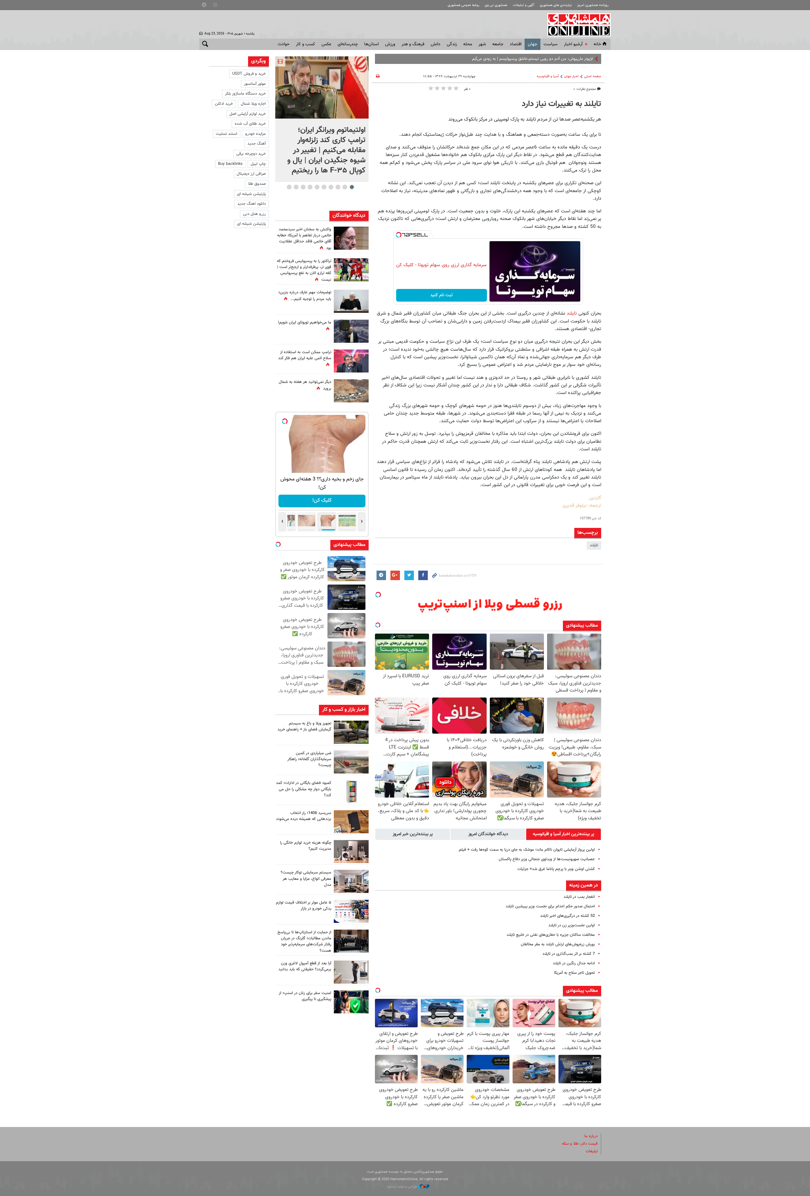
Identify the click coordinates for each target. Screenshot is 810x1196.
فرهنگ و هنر (413, 44)
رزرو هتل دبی (254, 214)
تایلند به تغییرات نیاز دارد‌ (561, 104)
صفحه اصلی (592, 76)
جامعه (497, 44)
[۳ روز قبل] (351, 972)
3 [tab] (338, 187)
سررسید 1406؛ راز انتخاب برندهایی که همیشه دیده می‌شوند (303, 816)
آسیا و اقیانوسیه (548, 76)
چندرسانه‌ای (348, 44)
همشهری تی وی (496, 5)
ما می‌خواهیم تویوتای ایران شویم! (304, 322)
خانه (597, 44)
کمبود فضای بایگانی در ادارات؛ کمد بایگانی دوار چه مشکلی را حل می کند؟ (303, 789)
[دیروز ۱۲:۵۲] (351, 390)
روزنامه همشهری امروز (592, 5)
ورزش (390, 44)
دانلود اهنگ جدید (251, 204)
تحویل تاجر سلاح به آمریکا (574, 973)
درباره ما (591, 1136)
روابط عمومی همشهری (463, 5)
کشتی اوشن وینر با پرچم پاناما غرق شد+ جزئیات (556, 869)
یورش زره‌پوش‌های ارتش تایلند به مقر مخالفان (558, 944)
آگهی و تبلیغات (523, 5)
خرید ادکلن (224, 104)
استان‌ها (371, 44)
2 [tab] (345, 187)
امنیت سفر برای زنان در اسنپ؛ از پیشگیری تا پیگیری (305, 996)
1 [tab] (352, 187)
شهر (482, 44)
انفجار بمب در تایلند (579, 897)
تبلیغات (592, 1151)
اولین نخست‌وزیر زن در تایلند (571, 925)
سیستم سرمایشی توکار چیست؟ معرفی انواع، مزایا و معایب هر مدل (306, 878)
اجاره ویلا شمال (253, 104)
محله (467, 44)
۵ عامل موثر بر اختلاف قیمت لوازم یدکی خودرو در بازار (303, 905)
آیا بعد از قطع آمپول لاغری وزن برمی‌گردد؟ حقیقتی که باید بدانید (304, 966)
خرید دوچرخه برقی (251, 154)
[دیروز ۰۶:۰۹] (351, 238)
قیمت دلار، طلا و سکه (580, 1144)
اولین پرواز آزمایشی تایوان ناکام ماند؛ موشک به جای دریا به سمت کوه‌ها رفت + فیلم (527, 850)
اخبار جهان (571, 76)
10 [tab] (289, 187)
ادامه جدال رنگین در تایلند (574, 963)
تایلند (571, 313)
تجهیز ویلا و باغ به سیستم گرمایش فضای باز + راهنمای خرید (304, 726)
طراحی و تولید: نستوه (402, 1186)
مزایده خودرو (255, 134)
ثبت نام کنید (441, 295)
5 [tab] (324, 187)
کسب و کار (305, 44)
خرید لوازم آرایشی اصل (247, 114)
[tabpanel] (322, 119)
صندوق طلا (257, 184)
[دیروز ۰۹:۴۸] (351, 941)
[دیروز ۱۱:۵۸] (351, 881)
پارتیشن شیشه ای (251, 194)
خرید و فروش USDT (249, 74)
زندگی (452, 44)
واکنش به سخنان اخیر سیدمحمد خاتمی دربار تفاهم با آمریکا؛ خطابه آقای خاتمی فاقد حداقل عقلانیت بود (304, 239)
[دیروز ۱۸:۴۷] (351, 361)
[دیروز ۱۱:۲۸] (351, 301)
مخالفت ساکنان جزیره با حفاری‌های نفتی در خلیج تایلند (551, 935)
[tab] (563, 834)
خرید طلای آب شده (250, 124)
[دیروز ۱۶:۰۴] (351, 821)
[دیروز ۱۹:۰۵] (351, 331)
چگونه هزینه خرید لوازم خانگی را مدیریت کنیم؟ (305, 846)
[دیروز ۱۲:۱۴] (351, 269)
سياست (551, 44)
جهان (532, 44)
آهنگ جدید (256, 144)
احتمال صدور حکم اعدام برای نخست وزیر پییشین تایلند (550, 906)
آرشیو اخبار (573, 44)
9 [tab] (296, 187)
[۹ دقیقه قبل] (322, 87)
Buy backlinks (230, 164)
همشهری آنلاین (576, 25)
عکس (326, 44)
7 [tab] (310, 187)
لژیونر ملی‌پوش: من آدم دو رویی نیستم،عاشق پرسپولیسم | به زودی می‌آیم (532, 59)
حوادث (284, 44)
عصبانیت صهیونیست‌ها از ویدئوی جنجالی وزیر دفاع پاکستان (547, 859)
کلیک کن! (322, 500)
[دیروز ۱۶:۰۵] (351, 732)
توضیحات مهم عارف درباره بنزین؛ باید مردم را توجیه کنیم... (304, 295)
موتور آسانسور (255, 84)
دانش (435, 44)
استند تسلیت (226, 134)
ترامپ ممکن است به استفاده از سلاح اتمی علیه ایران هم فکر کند (304, 355)
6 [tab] (317, 187)
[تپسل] (399, 235)
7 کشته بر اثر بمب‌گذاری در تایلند (568, 954)
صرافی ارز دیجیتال (251, 174)
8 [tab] (303, 187)
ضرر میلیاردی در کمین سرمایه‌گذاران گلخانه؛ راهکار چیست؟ (309, 759)
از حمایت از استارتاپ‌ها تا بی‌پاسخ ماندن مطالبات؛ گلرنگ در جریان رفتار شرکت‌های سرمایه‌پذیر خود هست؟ (304, 941)
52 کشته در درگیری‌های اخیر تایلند (567, 916)
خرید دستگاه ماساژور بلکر (245, 94)
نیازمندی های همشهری (556, 5)
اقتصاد (515, 44)
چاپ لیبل (258, 164)
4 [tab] (331, 187)
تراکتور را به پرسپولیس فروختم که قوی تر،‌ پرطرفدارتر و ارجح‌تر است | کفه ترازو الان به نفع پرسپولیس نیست (304, 270)
